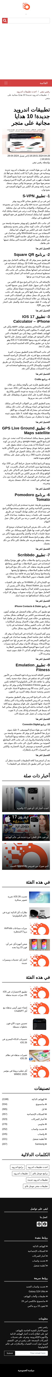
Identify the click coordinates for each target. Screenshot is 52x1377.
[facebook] (44, 1224)
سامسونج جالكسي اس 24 (33, 1301)
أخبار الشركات (38, 1119)
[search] (5, 20)
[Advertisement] (26, 51)
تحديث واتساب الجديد (35, 1286)
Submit (10, 1353)
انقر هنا (39, 374)
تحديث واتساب (38, 1129)
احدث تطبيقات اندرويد (38, 1167)
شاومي (41, 1124)
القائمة (44, 83)
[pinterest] (39, 1224)
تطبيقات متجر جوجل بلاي (36, 1186)
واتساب (41, 1134)
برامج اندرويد (17, 1167)
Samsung (40, 1144)
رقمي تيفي (45, 91)
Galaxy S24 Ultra (37, 1291)
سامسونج (40, 1104)
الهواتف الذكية (38, 1099)
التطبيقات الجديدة (22, 760)
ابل (43, 1109)
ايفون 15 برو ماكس (36, 1306)
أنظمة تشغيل (39, 1139)
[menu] (6, 83)
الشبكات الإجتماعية (36, 1114)
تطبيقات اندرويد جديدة (38, 1180)
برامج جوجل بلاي (40, 1173)
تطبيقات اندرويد (21, 1173)
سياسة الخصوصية (26, 1370)
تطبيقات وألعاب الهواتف (34, 1296)
